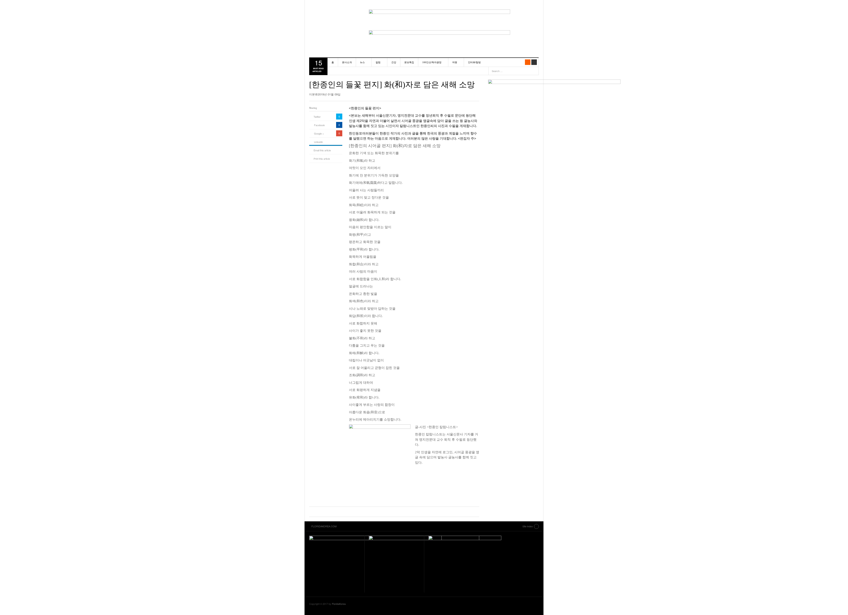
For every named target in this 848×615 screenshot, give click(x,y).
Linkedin (318, 142)
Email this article (322, 150)
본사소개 (347, 62)
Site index (527, 526)
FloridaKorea (339, 604)
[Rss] (527, 62)
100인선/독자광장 (431, 62)
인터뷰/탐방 (474, 62)
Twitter (317, 116)
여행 (454, 62)
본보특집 (409, 62)
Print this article (322, 158)
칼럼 (378, 62)
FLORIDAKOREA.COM (334, 14)
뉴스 (362, 62)
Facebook (319, 125)
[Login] (534, 62)
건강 (393, 62)
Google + (319, 133)
